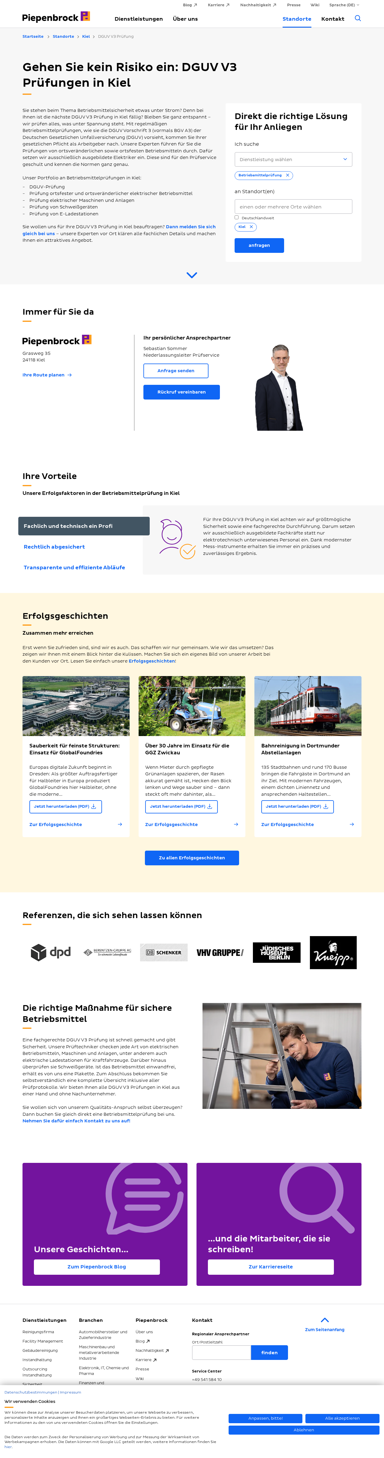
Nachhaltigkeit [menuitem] (255, 5)
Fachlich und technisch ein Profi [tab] (68, 526)
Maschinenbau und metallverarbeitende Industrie (99, 1353)
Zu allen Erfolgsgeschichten (192, 858)
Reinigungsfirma (38, 1332)
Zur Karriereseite (271, 1267)
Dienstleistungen (139, 19)
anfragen (259, 245)
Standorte (297, 19)
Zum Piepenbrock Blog (97, 1267)
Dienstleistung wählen (266, 160)
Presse (142, 1369)
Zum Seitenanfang (324, 1329)
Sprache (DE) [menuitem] (342, 5)
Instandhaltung (37, 1360)
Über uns (185, 19)
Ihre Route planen (43, 375)
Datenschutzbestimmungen (30, 1392)
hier (8, 1447)
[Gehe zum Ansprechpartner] (192, 278)
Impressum (70, 1392)
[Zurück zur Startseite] (61, 13)
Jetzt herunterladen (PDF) (61, 806)
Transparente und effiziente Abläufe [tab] (74, 567)
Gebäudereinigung (40, 1350)
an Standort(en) (254, 192)
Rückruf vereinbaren (182, 392)
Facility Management (42, 1341)
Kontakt (332, 19)
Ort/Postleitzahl (207, 1342)
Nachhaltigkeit (150, 1350)
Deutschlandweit (257, 218)
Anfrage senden (176, 371)
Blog (140, 1341)
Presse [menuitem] (294, 5)
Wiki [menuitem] (315, 5)
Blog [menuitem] (187, 5)
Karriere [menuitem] (216, 5)
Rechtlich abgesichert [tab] (54, 546)
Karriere (144, 1360)
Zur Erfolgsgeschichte (55, 825)
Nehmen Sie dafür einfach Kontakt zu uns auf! (76, 1121)
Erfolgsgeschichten (152, 661)
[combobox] (293, 206)
